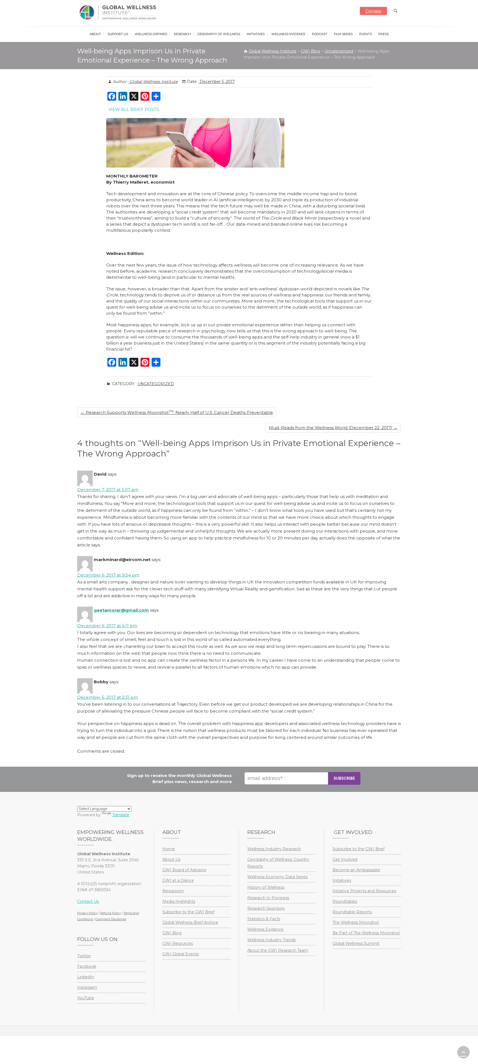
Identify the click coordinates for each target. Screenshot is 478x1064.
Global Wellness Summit (356, 943)
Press (383, 34)
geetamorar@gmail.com (121, 610)
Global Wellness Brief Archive (190, 922)
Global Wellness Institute (153, 81)
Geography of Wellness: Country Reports (278, 863)
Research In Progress (268, 897)
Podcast (319, 34)
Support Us (118, 34)
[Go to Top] (463, 1052)
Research (182, 34)
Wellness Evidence (288, 34)
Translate (120, 814)
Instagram (87, 987)
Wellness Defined (151, 34)
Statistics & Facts (263, 918)
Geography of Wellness (219, 34)
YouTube (85, 997)
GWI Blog (171, 932)
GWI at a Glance (178, 880)
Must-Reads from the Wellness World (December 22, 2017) (333, 427)
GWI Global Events (180, 953)
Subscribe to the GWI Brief (188, 911)
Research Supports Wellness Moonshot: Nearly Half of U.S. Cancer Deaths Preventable (176, 412)
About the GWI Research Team (277, 950)
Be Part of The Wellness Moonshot (366, 932)
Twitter (84, 955)
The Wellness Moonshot (355, 922)
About (95, 34)
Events (365, 34)
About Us (171, 859)
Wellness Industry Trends (271, 939)
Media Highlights (178, 901)
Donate (373, 11)
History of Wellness (265, 887)
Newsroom (173, 890)
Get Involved (344, 859)
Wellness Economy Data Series (277, 876)
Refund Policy (110, 913)
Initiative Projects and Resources (364, 890)
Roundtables (344, 901)
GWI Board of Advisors (184, 869)
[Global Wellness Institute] (119, 12)
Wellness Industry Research (274, 848)
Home (168, 848)
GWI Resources (177, 943)
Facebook (86, 966)
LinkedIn (85, 976)
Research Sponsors (265, 908)
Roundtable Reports (352, 911)
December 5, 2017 (217, 81)
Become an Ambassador (356, 869)
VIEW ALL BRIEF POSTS (133, 109)
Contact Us (88, 901)
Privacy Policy (87, 913)
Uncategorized (155, 383)
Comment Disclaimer (110, 919)
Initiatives (256, 34)
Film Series (343, 34)
